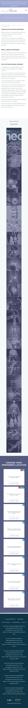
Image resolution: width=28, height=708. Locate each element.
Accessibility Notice (16, 622)
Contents (14, 25)
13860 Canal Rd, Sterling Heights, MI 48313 (14, 564)
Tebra (20, 703)
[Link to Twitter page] (23, 470)
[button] (26, 10)
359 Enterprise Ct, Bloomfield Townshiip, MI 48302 (14, 477)
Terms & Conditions (6, 622)
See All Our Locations (14, 697)
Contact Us (24, 622)
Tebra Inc (13, 619)
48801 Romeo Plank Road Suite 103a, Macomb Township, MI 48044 (14, 512)
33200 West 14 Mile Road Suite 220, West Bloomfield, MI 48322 (14, 529)
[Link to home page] (11, 11)
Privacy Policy (20, 619)
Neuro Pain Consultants (6, 25)
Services (19, 25)
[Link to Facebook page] (23, 487)
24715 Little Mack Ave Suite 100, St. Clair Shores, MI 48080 (14, 582)
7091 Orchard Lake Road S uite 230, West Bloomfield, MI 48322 (14, 547)
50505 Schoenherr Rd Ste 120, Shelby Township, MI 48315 (14, 599)
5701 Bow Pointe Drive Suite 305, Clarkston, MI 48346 (14, 495)
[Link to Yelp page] (21, 470)
